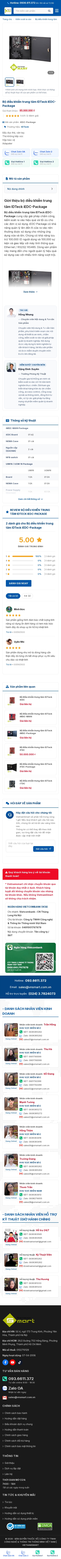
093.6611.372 (35, 981)
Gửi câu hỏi (42, 849)
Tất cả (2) (13, 596)
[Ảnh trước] (9, 50)
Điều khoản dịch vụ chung (19, 1424)
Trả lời (9, 632)
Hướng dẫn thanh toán (16, 1429)
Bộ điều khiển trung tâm (46, 19)
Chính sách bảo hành (16, 1413)
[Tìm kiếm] (49, 11)
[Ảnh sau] (52, 50)
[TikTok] (20, 1362)
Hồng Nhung (25, 314)
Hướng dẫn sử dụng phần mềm (21, 1518)
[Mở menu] (57, 11)
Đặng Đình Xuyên (28, 369)
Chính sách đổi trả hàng (17, 1440)
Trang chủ (7, 19)
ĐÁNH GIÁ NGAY (18, 583)
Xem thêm (29, 291)
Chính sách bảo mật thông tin (20, 1446)
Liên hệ (8, 1474)
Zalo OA (15, 1388)
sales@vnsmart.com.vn (35, 987)
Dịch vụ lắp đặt (13, 1468)
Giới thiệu (9, 1463)
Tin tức (8, 1502)
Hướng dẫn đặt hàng (16, 1418)
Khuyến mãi (11, 1507)
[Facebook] (5, 1362)
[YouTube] (12, 1362)
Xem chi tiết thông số (29, 499)
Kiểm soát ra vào (23, 19)
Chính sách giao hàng (16, 1435)
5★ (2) (27, 596)
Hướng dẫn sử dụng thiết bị (19, 1513)
